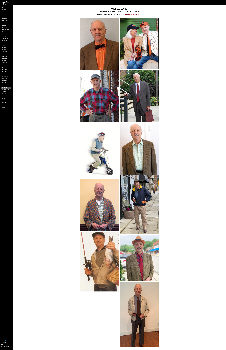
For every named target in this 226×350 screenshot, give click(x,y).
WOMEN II (3, 13)
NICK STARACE (4, 60)
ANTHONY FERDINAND (5, 20)
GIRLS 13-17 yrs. (4, 95)
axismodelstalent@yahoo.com (134, 14)
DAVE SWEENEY (4, 27)
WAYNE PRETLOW (4, 85)
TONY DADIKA (4, 82)
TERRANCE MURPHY (5, 76)
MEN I (2, 14)
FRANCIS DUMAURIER (5, 34)
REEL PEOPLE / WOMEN (5, 89)
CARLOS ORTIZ (4, 22)
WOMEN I (3, 11)
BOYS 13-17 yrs (4, 100)
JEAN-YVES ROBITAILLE (5, 44)
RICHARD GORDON (5, 65)
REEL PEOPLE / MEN (4, 91)
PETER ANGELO (4, 62)
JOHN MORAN (4, 49)
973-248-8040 (124, 14)
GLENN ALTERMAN (5, 38)
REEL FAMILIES (3, 93)
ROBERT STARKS (4, 71)
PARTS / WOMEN (4, 102)
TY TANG (3, 84)
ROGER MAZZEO (4, 73)
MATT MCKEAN (4, 58)
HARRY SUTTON (4, 40)
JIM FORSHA (4, 47)
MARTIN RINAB (4, 56)
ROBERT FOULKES (4, 69)
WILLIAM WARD (4, 87)
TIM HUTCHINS (4, 80)
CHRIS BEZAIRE (4, 23)
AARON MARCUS (4, 18)
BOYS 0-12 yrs (3, 98)
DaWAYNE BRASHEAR (5, 29)
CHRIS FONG (4, 25)
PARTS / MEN (3, 104)
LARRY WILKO (4, 54)
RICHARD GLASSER (5, 64)
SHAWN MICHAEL (4, 75)
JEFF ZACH (3, 45)
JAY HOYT (3, 42)
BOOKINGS (3, 7)
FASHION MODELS (4, 105)
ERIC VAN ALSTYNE (5, 33)
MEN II (2, 16)
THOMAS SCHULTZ (5, 78)
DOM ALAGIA (4, 31)
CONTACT (3, 107)
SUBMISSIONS (3, 9)
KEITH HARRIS (4, 53)
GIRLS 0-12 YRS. (4, 96)
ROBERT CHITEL (4, 67)
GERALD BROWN (4, 36)
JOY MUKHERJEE (4, 51)
